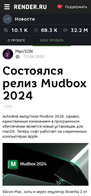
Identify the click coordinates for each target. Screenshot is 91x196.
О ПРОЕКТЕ (16, 40)
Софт (8, 106)
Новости (25, 19)
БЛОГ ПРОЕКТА (51, 40)
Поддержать (76, 7)
